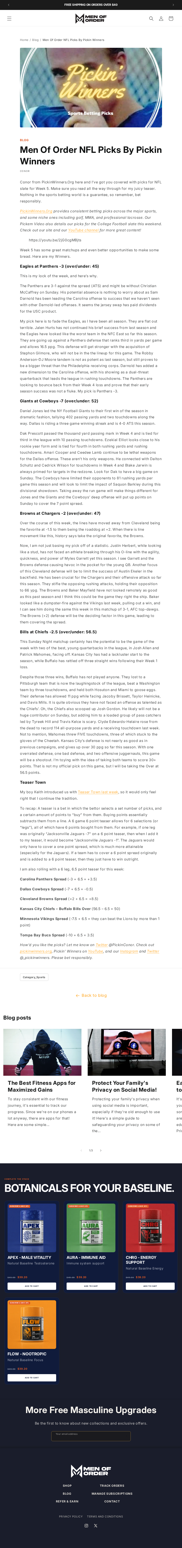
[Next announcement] (173, 5)
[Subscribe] (125, 1436)
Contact (112, 1501)
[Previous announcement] (9, 5)
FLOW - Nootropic (27, 1354)
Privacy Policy (71, 1516)
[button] (9, 18)
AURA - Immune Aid (86, 1257)
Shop (67, 1485)
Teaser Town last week (98, 792)
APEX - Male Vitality (29, 1257)
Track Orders (112, 1485)
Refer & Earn (67, 1501)
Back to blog (94, 995)
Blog (35, 40)
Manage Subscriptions (112, 1493)
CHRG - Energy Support (141, 1260)
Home (24, 40)
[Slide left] (81, 1150)
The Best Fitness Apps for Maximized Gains (42, 1086)
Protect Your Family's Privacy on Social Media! (124, 1086)
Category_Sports (34, 977)
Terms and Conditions (105, 1516)
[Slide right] (101, 1150)
